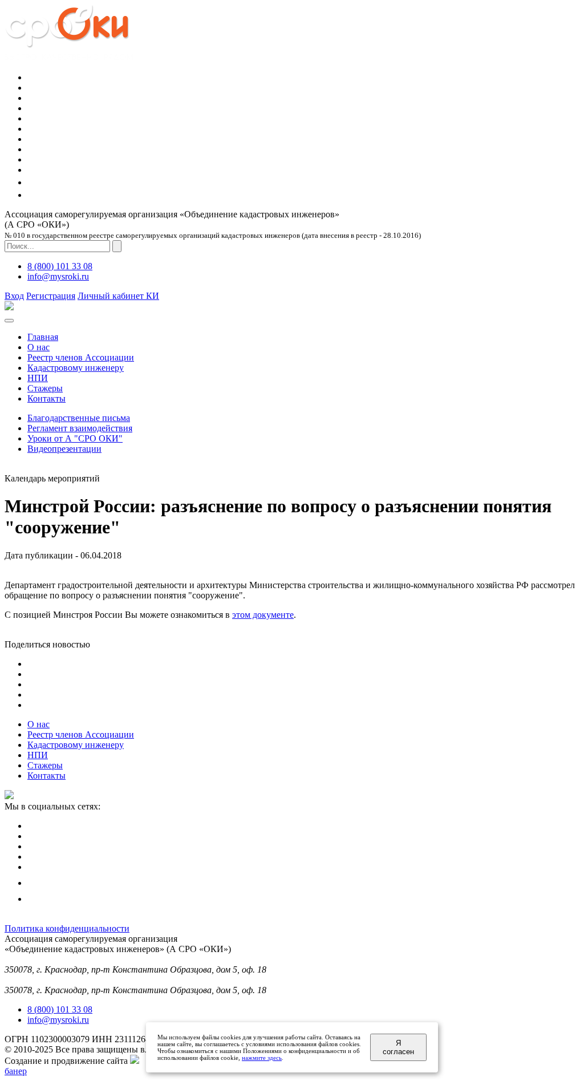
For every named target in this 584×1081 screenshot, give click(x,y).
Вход (14, 296)
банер (16, 1071)
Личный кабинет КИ (118, 296)
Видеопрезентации (64, 449)
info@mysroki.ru (58, 276)
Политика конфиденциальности (67, 928)
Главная (42, 337)
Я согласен (398, 1047)
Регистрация (50, 296)
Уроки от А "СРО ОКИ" (75, 438)
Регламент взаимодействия (79, 428)
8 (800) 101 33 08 (59, 266)
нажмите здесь (262, 1057)
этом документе (263, 615)
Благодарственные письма (78, 418)
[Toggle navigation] (9, 320)
